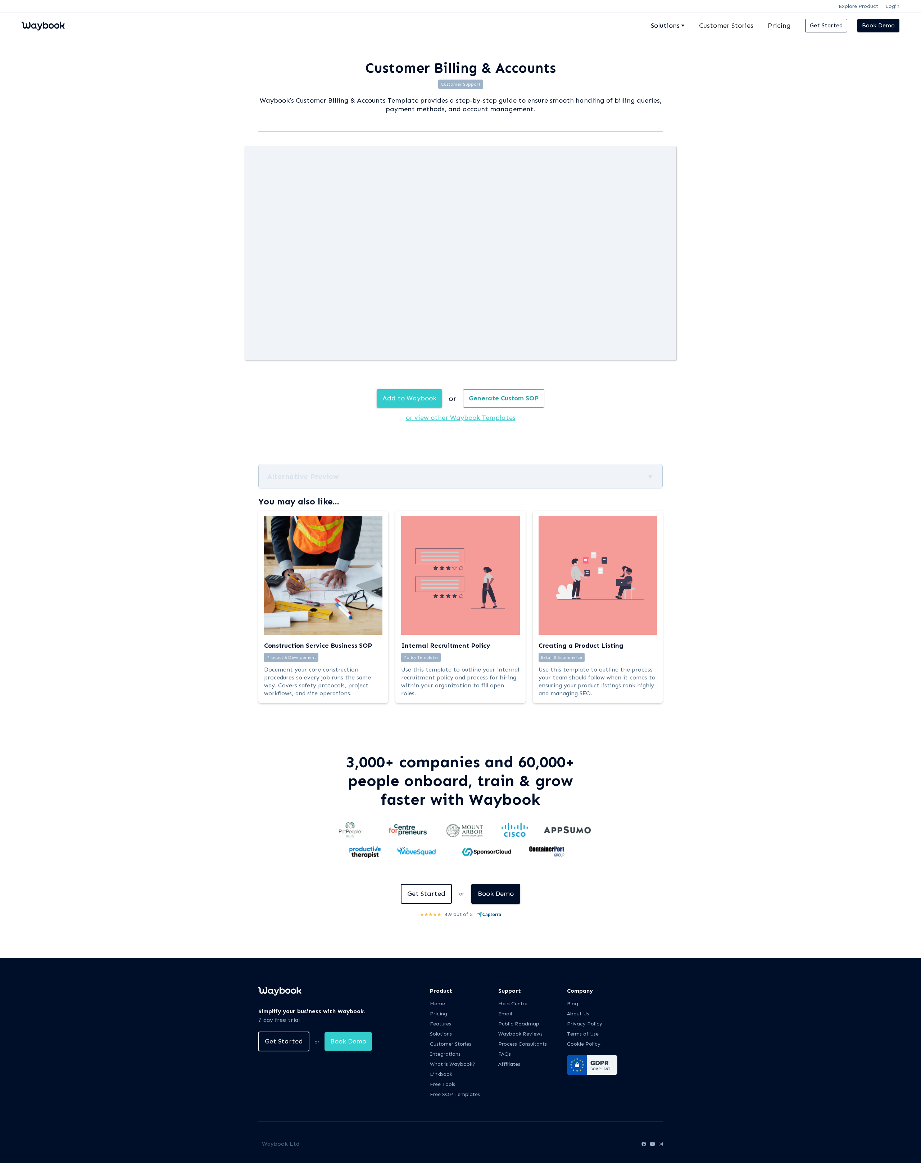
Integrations (445, 1054)
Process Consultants (522, 1044)
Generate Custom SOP (504, 398)
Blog (572, 1004)
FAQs (504, 1054)
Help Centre (512, 1004)
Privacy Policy (584, 1024)
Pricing (779, 26)
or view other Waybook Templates (461, 417)
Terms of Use (583, 1034)
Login (892, 6)
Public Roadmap (518, 1024)
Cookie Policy (583, 1044)
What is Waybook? (452, 1064)
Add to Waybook (409, 398)
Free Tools (442, 1084)
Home (437, 1004)
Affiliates (509, 1064)
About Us (578, 1014)
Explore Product (858, 6)
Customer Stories (726, 26)
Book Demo (878, 25)
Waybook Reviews (520, 1034)
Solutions (441, 1034)
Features (440, 1024)
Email (505, 1014)
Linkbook (441, 1074)
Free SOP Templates (455, 1094)
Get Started (826, 25)
